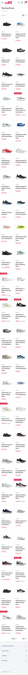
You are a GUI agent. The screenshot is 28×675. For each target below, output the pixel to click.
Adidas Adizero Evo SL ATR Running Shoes (6, 368)
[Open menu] (2, 2)
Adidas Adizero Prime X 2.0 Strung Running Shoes (20, 110)
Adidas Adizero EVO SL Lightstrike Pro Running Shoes (21, 420)
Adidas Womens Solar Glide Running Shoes (20, 316)
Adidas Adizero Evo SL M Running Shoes (21, 393)
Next (23, 638)
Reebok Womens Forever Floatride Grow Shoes (6, 316)
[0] (25, 2)
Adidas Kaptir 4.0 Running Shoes (20, 289)
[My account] (22, 2)
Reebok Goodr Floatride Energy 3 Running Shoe (20, 548)
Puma (17, 468)
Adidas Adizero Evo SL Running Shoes (6, 35)
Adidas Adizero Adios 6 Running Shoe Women (7, 496)
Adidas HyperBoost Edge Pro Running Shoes (20, 342)
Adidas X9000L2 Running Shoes (6, 263)
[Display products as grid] (23, 15)
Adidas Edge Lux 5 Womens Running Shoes (6, 394)
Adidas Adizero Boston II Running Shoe (6, 188)
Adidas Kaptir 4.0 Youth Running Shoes (21, 367)
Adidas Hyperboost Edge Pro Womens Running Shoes (6, 602)
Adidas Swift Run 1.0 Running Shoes (7, 547)
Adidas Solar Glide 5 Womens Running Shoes (21, 496)
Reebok (3, 312)
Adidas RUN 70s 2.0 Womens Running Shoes (20, 602)
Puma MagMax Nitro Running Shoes (21, 471)
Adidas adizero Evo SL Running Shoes (20, 61)
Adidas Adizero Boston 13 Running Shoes (20, 264)
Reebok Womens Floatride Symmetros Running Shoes (21, 628)
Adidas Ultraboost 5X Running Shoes (7, 445)
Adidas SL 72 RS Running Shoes (6, 61)
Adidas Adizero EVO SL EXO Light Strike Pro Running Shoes (7, 342)
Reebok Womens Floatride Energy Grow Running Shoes (7, 628)
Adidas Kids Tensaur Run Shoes (7, 213)
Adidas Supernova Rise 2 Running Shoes (21, 213)
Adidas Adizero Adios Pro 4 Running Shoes (7, 237)
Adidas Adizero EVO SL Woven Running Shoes (21, 35)
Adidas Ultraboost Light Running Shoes (7, 135)
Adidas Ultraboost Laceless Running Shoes (20, 446)
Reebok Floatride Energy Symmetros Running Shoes (6, 522)
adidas (3, 32)
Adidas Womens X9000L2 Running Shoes (6, 290)
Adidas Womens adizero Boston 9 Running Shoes (6, 162)
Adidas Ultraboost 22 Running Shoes (7, 85)
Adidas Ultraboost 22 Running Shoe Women (21, 161)
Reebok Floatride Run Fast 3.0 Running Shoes (7, 574)
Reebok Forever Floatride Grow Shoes (7, 419)
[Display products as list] (25, 15)
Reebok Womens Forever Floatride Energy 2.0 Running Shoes (20, 575)
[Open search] (19, 2)
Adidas (3, 58)
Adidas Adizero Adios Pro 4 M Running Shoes (21, 136)
